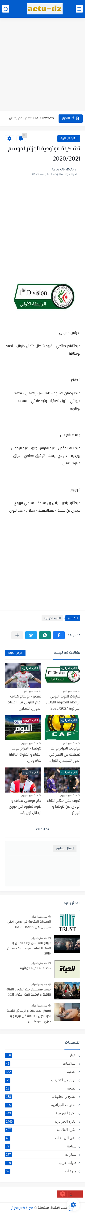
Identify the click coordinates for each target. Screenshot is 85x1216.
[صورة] (67, 923)
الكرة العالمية (41, 1130)
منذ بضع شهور (29, 743)
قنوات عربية (41, 1163)
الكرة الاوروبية (41, 1113)
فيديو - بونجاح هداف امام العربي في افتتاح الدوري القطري (30, 121)
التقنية (41, 1072)
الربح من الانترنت (42, 1080)
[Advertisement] (42, 65)
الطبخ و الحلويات (41, 1096)
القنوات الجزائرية (41, 1105)
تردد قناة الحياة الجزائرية (35, 968)
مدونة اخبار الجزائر (22, 1208)
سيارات (41, 1154)
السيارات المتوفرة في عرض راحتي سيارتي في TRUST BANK (29, 924)
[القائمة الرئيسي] (79, 9)
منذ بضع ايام (70, 691)
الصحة (41, 1088)
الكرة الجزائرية (68, 138)
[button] (59, 635)
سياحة (41, 1146)
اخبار (41, 1055)
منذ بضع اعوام (39, 916)
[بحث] (5, 9)
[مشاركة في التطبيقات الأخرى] (17, 635)
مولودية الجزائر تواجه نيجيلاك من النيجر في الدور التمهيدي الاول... (63, 755)
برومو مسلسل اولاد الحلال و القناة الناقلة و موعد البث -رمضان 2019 (29, 948)
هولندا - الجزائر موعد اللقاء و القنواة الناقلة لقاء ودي (25, 755)
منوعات (41, 1171)
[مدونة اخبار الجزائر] (45, 8)
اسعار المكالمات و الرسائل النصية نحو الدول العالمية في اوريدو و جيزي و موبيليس (29, 1016)
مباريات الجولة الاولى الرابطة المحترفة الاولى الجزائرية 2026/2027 (63, 703)
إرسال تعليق (65, 848)
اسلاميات (41, 1063)
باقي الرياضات (41, 1138)
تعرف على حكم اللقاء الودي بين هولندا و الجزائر (63, 807)
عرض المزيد (15, 653)
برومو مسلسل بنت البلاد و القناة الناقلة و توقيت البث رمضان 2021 (28, 992)
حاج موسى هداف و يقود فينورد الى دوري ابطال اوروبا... (25, 807)
